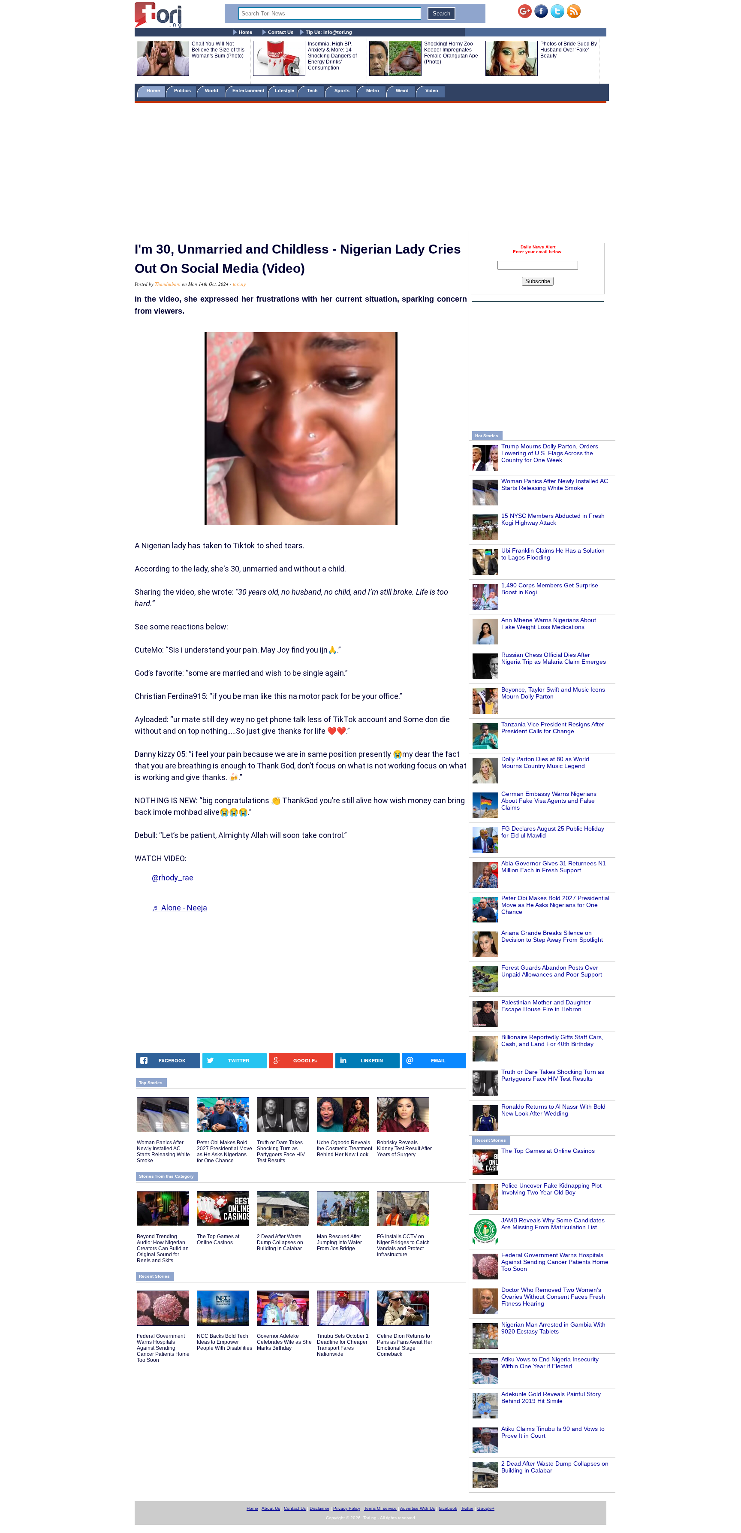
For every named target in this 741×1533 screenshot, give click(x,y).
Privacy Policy (346, 1508)
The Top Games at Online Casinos (548, 1150)
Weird (403, 90)
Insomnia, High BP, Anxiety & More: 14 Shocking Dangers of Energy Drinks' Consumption (332, 56)
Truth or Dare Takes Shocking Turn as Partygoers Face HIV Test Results (552, 1075)
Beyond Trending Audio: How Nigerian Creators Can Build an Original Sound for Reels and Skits (163, 1249)
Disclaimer (319, 1508)
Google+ (485, 1508)
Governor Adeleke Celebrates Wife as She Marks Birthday (284, 1342)
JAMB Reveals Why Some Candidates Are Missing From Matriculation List (553, 1224)
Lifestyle (284, 90)
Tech (313, 90)
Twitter (467, 1508)
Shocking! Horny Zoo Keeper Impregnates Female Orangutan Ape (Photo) (451, 53)
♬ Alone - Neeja (179, 907)
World (213, 90)
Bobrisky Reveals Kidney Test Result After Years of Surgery (404, 1149)
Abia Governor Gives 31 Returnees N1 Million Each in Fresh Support (553, 867)
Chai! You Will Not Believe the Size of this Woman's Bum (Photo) (218, 50)
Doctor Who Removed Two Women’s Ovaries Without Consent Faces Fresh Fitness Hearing (553, 1296)
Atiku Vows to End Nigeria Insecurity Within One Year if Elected (550, 1363)
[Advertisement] (370, 169)
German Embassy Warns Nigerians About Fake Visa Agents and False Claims (548, 800)
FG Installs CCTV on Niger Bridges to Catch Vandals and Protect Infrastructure (403, 1246)
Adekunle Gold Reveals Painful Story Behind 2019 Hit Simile (551, 1397)
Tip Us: (329, 32)
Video (432, 90)
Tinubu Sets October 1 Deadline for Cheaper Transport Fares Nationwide (343, 1345)
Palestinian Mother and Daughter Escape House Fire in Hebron (546, 1006)
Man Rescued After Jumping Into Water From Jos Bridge (339, 1243)
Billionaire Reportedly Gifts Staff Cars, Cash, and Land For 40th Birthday (552, 1040)
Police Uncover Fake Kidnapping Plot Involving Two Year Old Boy (551, 1189)
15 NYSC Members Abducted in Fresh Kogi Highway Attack (553, 519)
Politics (183, 90)
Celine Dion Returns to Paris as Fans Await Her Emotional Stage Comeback (404, 1345)
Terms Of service (380, 1508)
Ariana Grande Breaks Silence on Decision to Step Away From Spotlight (552, 936)
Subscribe (537, 281)
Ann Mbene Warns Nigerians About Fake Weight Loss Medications (548, 623)
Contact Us (280, 32)
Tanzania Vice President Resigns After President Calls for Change (552, 728)
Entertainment (248, 90)
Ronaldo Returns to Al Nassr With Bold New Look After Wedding (553, 1110)
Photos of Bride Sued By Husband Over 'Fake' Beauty (568, 50)
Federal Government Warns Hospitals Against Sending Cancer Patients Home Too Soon (554, 1262)
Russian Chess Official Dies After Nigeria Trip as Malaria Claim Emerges (553, 658)
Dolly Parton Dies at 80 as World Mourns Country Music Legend (545, 762)
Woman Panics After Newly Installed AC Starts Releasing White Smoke (554, 484)
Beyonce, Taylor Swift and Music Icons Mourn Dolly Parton (553, 693)
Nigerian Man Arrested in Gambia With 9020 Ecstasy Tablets (553, 1328)
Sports (342, 90)
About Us (271, 1508)
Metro (373, 90)
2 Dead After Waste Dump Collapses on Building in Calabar (280, 1243)
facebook (448, 1508)
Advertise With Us (417, 1508)
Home (245, 32)
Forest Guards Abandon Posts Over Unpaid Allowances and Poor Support (551, 971)
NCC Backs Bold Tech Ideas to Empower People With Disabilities (224, 1342)
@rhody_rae (172, 877)
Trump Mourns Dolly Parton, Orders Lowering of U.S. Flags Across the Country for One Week (549, 453)
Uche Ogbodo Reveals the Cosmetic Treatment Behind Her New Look (344, 1149)
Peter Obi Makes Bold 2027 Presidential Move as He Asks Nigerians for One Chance (555, 905)
